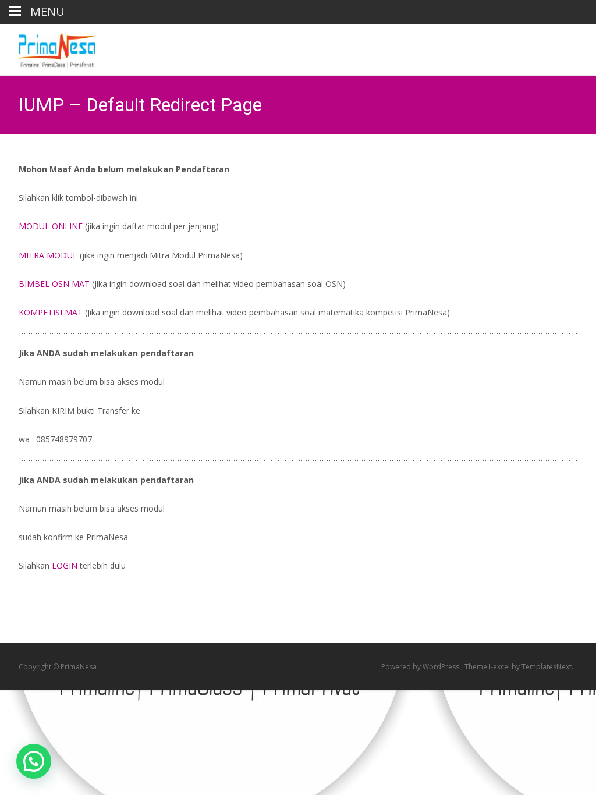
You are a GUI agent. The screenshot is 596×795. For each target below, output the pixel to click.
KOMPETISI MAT (51, 312)
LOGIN (64, 565)
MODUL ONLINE (52, 226)
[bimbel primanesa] (47, 47)
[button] (33, 761)
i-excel (500, 667)
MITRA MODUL (48, 255)
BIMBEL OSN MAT (54, 283)
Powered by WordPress (421, 667)
